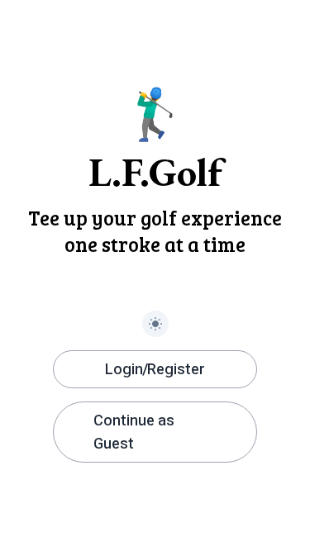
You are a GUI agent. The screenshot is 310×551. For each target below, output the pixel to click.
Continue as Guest (133, 431)
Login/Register (155, 369)
